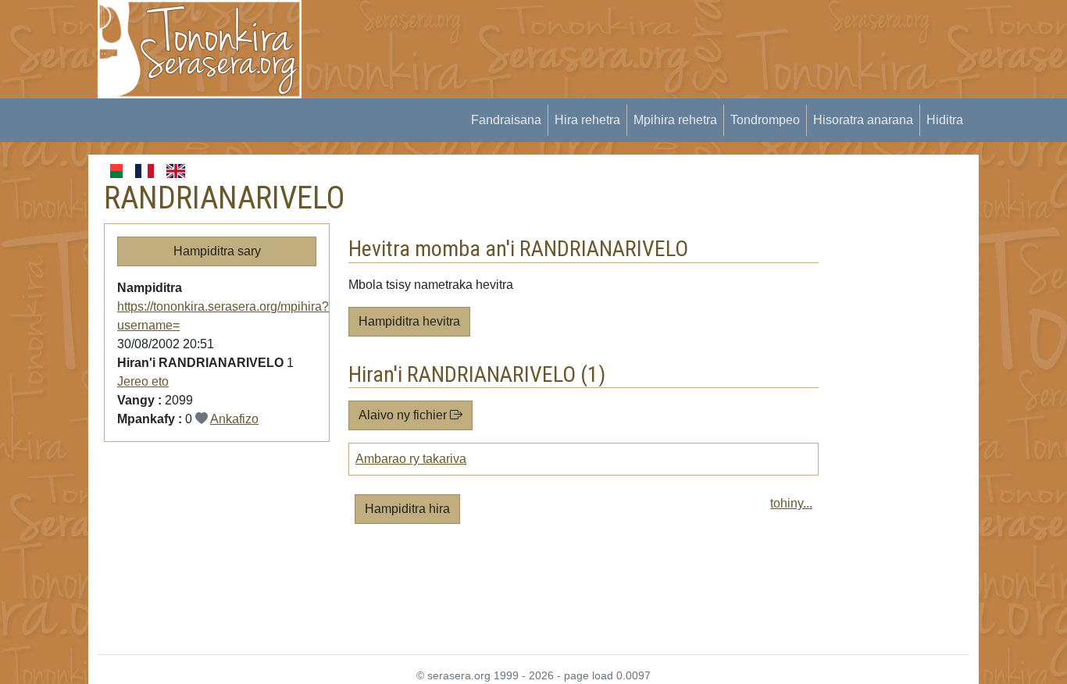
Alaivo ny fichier (404, 415)
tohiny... (791, 503)
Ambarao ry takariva (410, 458)
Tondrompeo (765, 119)
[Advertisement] (604, 35)
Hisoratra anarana (863, 119)
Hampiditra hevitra (409, 321)
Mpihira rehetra (675, 119)
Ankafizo (234, 419)
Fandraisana (506, 119)
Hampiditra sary (217, 251)
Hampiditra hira (407, 508)
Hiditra (944, 119)
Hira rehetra (587, 119)
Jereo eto (143, 381)
